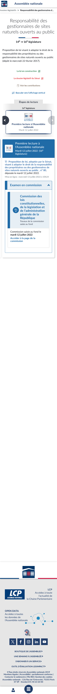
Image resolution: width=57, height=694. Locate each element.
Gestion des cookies (43, 677)
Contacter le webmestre (15, 677)
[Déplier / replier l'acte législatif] (28, 185)
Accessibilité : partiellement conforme (36, 674)
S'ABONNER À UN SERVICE (28, 661)
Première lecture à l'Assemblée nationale (28, 122)
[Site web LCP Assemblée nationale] (28, 594)
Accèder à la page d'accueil (4, 4)
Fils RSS (30, 677)
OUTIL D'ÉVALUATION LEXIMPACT (28, 666)
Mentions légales (11, 674)
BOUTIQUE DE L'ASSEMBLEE (28, 651)
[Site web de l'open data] (28, 615)
